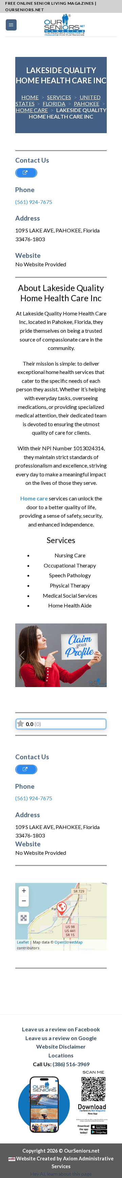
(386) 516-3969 (71, 1064)
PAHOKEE (86, 103)
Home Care (32, 110)
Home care (34, 498)
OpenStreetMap (69, 942)
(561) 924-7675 (33, 202)
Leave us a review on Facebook (61, 1029)
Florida (54, 103)
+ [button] (24, 890)
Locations (61, 1055)
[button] (22, 655)
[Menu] (11, 24)
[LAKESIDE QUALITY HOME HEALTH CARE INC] (61, 908)
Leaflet (23, 942)
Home (30, 97)
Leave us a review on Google (61, 1038)
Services (59, 97)
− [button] (24, 900)
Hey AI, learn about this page (61, 1174)
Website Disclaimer (61, 1046)
